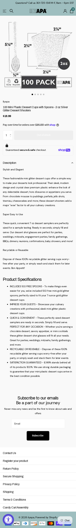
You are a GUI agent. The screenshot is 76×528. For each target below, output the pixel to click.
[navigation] (32, 94)
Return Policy (11, 468)
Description (9, 162)
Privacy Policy (11, 484)
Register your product (15, 460)
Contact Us (9, 453)
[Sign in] (65, 11)
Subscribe (38, 435)
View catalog (5, 10)
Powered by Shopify (46, 517)
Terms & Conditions (14, 499)
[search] (11, 11)
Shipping (8, 491)
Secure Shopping (13, 476)
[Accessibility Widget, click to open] (8, 519)
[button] (11, 132)
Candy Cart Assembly (15, 507)
